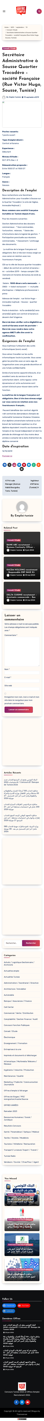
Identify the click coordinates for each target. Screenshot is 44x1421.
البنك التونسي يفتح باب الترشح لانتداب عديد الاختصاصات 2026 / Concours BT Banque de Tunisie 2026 (21, 782)
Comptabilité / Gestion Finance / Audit (21, 1019)
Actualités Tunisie (12, 977)
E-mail (8, 677)
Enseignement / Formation (15, 1043)
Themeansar (22, 1414)
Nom (7, 669)
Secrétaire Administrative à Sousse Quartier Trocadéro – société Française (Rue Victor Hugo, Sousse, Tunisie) (21, 73)
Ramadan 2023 (10, 1111)
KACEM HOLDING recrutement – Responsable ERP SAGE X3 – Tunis (22, 572)
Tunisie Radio (10, 1156)
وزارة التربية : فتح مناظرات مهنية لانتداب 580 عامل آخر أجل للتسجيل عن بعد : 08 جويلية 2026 (21, 829)
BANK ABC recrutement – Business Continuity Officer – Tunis (21, 547)
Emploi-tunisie (15, 97)
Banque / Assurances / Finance (18, 1001)
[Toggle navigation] (4, 11)
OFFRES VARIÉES (11, 1105)
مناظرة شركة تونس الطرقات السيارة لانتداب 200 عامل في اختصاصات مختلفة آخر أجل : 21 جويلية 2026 (21, 806)
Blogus (35, 1411)
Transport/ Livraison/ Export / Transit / (21, 1150)
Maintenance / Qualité (13, 1076)
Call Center (9, 1007)
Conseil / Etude (9, 48)
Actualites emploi (11, 971)
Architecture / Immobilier (15, 989)
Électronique (9, 1037)
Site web (8, 686)
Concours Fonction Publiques (16, 1025)
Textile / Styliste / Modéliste (16, 1138)
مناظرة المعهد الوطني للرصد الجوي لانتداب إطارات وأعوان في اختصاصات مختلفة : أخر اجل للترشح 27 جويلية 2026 (22, 817)
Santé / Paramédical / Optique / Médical (21, 1132)
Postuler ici (7, 456)
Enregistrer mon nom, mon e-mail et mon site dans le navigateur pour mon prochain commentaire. (22, 700)
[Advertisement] (22, 743)
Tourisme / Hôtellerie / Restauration (19, 1144)
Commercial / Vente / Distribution (18, 1013)
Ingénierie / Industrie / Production (19, 1070)
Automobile (9, 995)
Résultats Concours (12, 1126)
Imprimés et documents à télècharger (20, 1055)
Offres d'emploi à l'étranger (16, 1091)
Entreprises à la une (12, 1049)
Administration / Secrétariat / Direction (21, 983)
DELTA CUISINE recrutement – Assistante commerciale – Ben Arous (22, 597)
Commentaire (11, 635)
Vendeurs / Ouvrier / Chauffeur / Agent (21, 1162)
